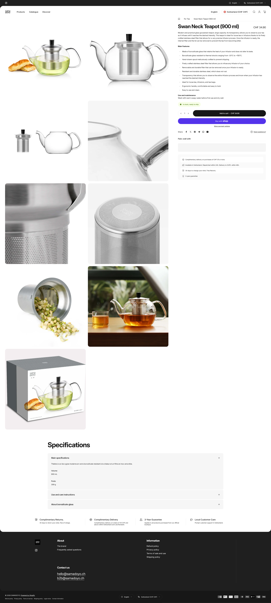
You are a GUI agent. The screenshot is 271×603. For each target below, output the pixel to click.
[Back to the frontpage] (179, 19)
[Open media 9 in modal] (45, 389)
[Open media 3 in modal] (45, 141)
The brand (61, 546)
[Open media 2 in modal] (128, 58)
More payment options (222, 126)
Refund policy (153, 546)
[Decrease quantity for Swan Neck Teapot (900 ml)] (180, 113)
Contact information (58, 598)
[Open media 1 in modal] (45, 58)
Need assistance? (260, 132)
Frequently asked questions (69, 550)
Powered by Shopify (28, 595)
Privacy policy (153, 550)
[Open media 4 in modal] (128, 141)
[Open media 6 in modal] (128, 223)
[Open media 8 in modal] (128, 306)
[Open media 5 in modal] (45, 223)
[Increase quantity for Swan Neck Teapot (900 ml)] (188, 113)
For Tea (187, 19)
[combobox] (234, 3)
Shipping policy (153, 557)
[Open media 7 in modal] (45, 306)
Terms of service (28, 598)
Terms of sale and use (156, 553)
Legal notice (47, 598)
